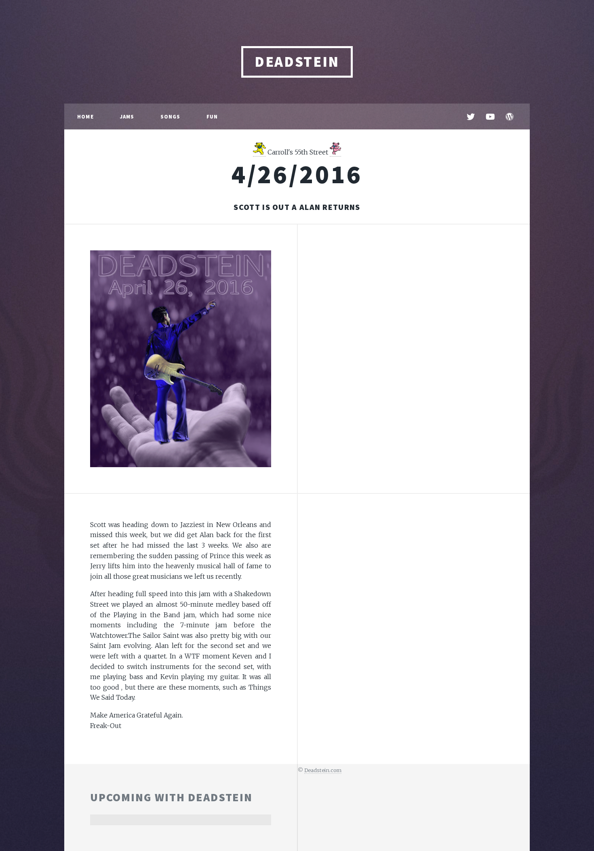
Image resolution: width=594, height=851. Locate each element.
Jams (127, 116)
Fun (212, 116)
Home (85, 116)
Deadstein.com (322, 770)
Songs (170, 116)
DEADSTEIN (297, 62)
